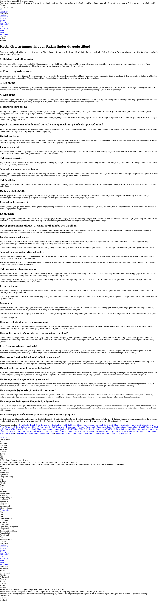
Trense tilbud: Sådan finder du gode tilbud (20, 427)
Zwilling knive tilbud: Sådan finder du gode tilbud (113, 433)
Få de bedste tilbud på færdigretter (116, 425)
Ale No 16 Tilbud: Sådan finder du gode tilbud (82, 429)
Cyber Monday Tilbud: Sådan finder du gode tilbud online (39, 425)
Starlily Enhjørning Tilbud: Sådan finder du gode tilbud (82, 425)
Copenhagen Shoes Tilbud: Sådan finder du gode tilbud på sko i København (125, 427)
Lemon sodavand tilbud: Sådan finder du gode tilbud (34, 433)
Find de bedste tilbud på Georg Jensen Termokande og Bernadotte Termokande (66, 427)
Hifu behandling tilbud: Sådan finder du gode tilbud (74, 433)
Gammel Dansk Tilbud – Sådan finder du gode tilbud (44, 429)
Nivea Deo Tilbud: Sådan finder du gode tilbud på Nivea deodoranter (70, 431)
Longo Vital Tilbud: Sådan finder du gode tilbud (118, 429)
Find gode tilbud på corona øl (32, 431)
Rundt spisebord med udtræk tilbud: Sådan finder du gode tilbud (120, 431)
